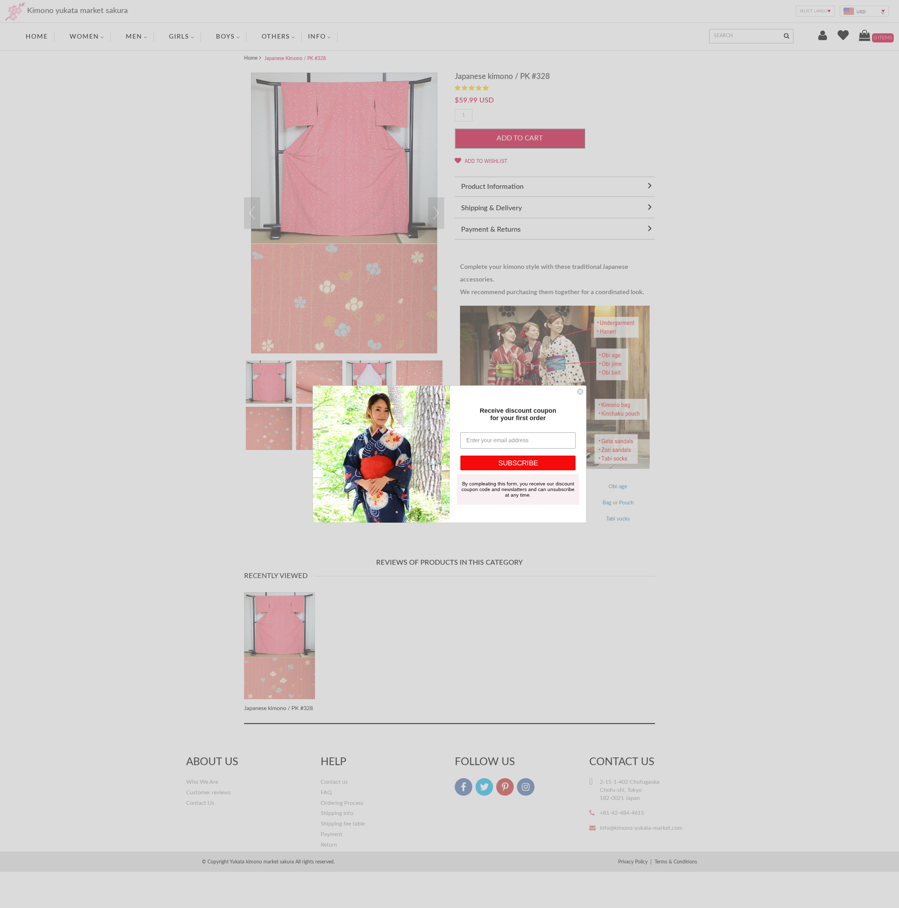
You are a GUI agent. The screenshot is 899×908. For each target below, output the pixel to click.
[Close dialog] (580, 391)
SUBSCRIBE (518, 463)
